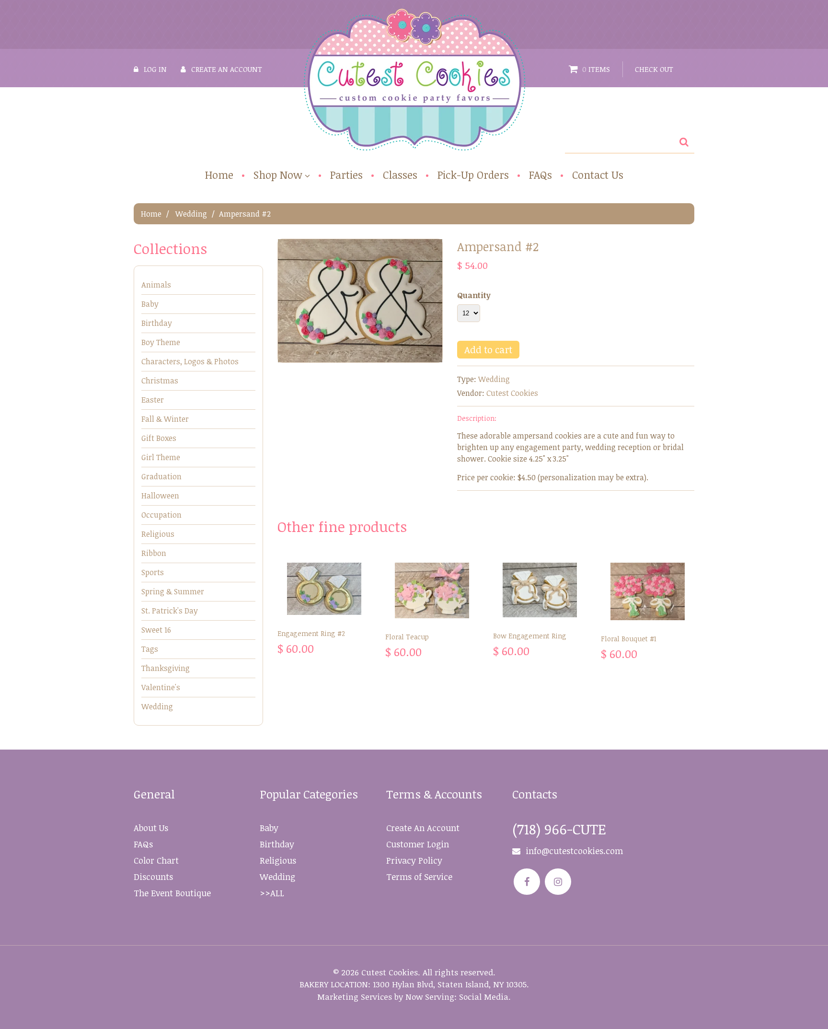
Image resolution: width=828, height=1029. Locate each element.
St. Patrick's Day (169, 610)
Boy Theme (160, 342)
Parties (346, 174)
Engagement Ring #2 (311, 633)
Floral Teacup (407, 636)
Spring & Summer (172, 591)
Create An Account (423, 827)
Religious (157, 534)
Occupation (161, 514)
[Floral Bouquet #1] (647, 591)
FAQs (540, 174)
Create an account (226, 69)
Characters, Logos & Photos (190, 361)
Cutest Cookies (512, 393)
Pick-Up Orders (473, 174)
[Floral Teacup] (432, 590)
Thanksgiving (165, 668)
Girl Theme (160, 457)
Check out (654, 69)
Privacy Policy (414, 860)
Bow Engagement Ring (529, 635)
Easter (152, 399)
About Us (151, 827)
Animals (156, 284)
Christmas (159, 380)
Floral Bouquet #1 (628, 638)
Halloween (160, 495)
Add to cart (488, 349)
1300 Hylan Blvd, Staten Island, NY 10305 (450, 984)
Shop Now (277, 175)
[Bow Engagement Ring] (539, 590)
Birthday (156, 323)
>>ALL (272, 893)
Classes (400, 174)
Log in (155, 69)
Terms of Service (419, 876)
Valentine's (160, 687)
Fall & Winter (165, 419)
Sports (152, 572)
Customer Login (417, 844)
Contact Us (597, 174)
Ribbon (153, 553)
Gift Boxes (158, 438)
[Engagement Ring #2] (324, 589)
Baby (150, 304)
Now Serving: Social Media (456, 996)
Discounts (153, 876)
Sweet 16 (156, 629)
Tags (149, 649)
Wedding (191, 213)
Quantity (474, 295)
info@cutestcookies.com (574, 850)
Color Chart (156, 860)
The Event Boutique (172, 893)
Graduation (161, 476)
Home (219, 174)
